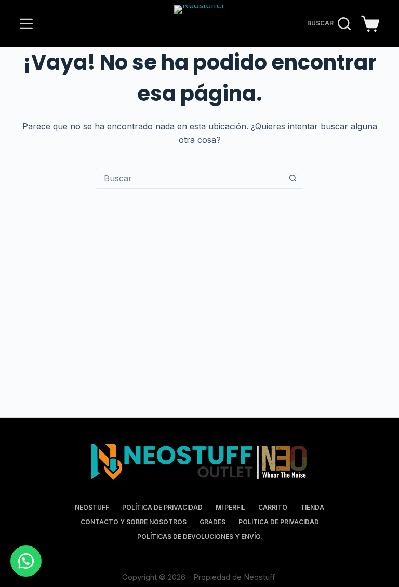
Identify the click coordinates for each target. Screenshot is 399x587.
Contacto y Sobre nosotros (134, 522)
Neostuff (92, 507)
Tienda (312, 507)
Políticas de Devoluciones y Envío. (199, 536)
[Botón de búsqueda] (292, 178)
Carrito (272, 507)
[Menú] (26, 23)
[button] (26, 561)
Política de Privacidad (162, 507)
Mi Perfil (230, 507)
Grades (212, 522)
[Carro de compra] (370, 24)
